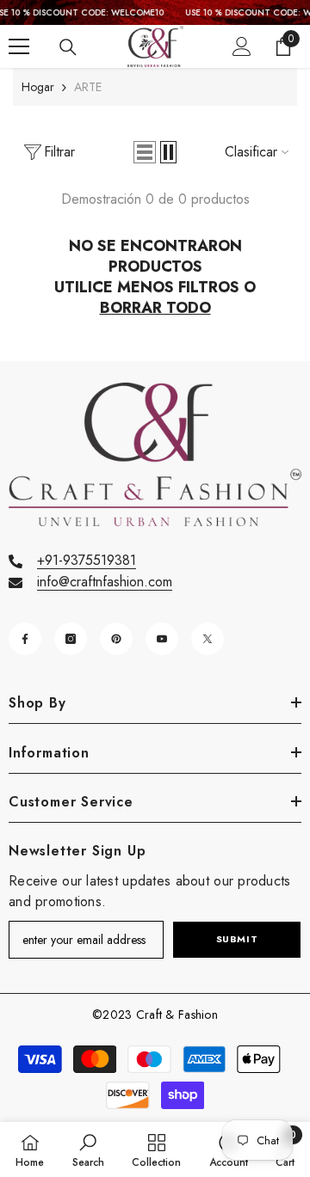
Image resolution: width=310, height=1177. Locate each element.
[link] (88, 1149)
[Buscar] (68, 47)
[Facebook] (25, 638)
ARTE (88, 86)
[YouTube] (162, 638)
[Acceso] (241, 46)
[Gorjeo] (207, 638)
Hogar (38, 86)
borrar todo (155, 307)
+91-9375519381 (86, 560)
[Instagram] (70, 638)
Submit (236, 939)
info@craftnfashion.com (104, 582)
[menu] (19, 46)
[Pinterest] (116, 638)
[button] (144, 152)
